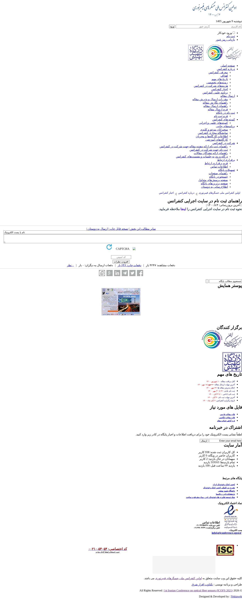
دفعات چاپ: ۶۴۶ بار (129, 265)
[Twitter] (132, 273)
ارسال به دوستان (97, 228)
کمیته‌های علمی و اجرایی (213, 122)
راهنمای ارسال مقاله (215, 106)
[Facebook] (140, 273)
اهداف (224, 75)
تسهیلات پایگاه (226, 169)
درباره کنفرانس (226, 68)
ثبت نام (230, 36)
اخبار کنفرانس (219, 89)
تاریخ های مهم (220, 79)
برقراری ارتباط (226, 159)
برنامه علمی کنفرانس (215, 92)
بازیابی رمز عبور (225, 39)
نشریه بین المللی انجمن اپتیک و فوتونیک (219, 488)
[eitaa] (102, 273)
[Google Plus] (109, 273)
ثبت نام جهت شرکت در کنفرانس (209, 149)
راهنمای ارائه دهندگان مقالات (211, 153)
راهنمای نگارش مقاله (215, 102)
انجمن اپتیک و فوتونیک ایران (224, 484)
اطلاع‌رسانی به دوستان (214, 186)
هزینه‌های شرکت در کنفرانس (211, 85)
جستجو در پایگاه (218, 176)
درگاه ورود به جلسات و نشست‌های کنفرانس (202, 156)
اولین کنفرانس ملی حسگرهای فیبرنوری (178, 578)
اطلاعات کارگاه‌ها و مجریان (212, 136)
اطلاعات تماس (219, 166)
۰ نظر (70, 265)
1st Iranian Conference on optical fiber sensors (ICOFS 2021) (198, 590)
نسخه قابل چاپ (118, 228)
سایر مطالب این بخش (142, 228)
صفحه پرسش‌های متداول (213, 180)
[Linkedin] (117, 273)
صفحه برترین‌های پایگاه (214, 183)
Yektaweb (236, 596)
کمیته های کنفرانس (223, 119)
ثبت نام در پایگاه (225, 112)
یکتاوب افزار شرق (202, 584)
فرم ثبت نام (221, 116)
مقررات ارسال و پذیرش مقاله (210, 99)
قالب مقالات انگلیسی (227, 418)
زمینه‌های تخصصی (217, 82)
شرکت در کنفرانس (223, 143)
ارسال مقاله (227, 95)
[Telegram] (125, 273)
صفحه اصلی (228, 65)
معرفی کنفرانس (218, 72)
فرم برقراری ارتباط (216, 163)
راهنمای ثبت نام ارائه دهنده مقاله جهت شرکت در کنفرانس (194, 146)
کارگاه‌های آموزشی (216, 139)
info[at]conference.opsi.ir (226, 532)
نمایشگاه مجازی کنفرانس (213, 132)
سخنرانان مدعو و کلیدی (214, 129)
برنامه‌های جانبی (225, 126)
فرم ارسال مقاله (218, 109)
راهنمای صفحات (218, 173)
